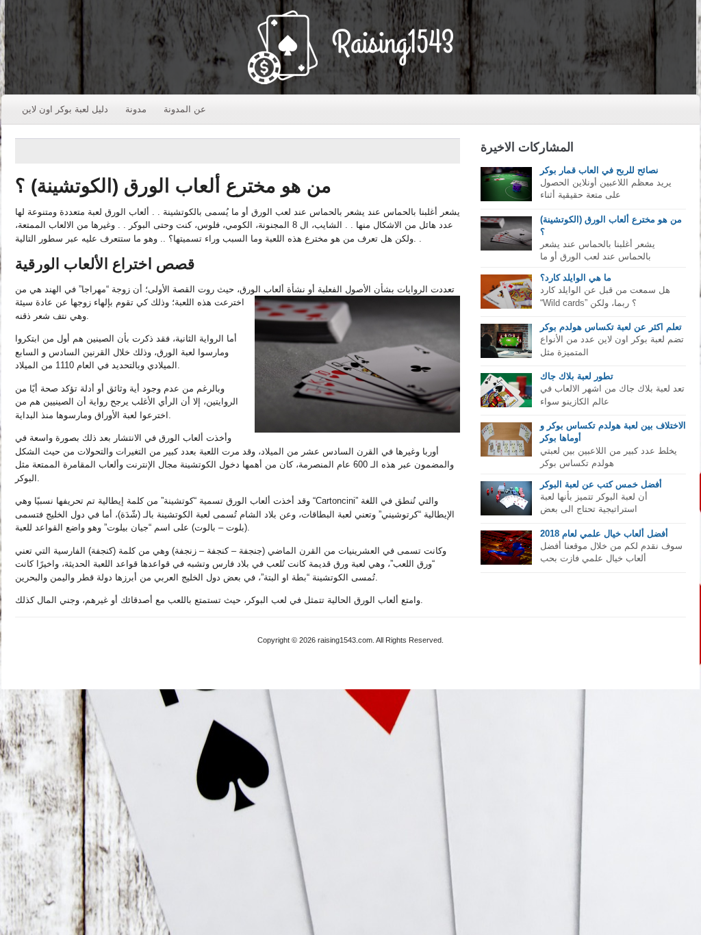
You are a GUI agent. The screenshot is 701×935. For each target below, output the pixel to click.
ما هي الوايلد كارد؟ (575, 277)
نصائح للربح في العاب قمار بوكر (599, 170)
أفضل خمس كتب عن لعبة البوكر (601, 484)
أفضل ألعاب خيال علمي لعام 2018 (604, 533)
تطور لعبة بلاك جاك (576, 376)
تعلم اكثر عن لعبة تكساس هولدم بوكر (611, 327)
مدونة (135, 109)
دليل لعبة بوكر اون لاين (65, 109)
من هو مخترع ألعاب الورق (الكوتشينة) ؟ (173, 185)
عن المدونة (185, 109)
